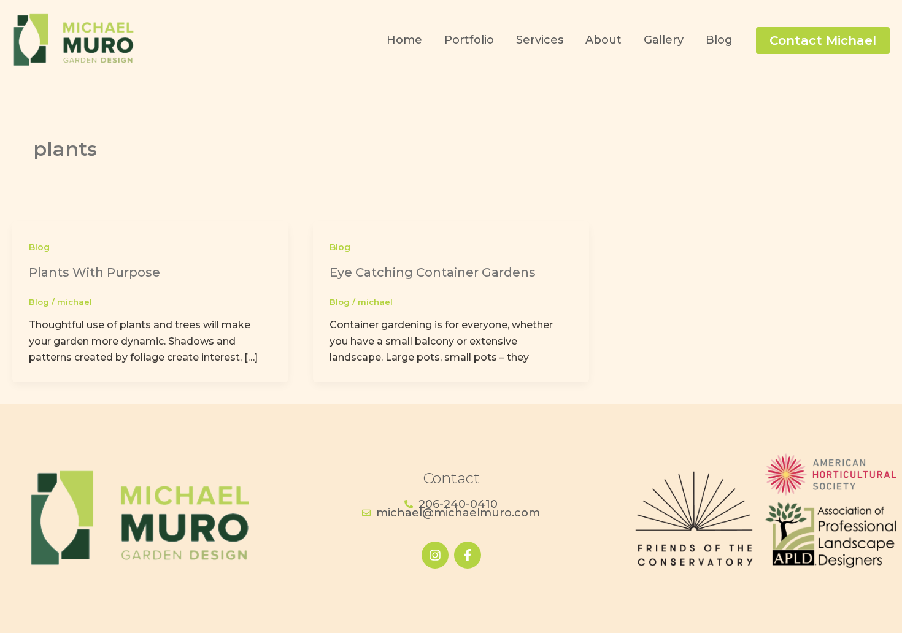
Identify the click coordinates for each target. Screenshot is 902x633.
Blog (39, 247)
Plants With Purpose (94, 272)
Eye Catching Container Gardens (433, 272)
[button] (823, 40)
